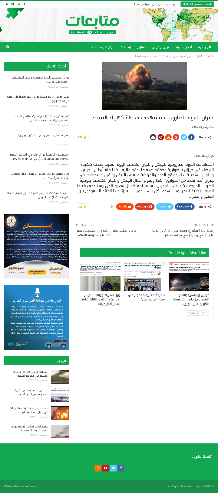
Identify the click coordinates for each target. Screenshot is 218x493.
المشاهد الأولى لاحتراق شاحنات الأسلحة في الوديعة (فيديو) (30, 374)
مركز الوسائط (105, 47)
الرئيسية (171, 4)
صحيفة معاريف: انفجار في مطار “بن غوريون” (43, 135)
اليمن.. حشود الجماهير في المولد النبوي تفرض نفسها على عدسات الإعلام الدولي (37, 195)
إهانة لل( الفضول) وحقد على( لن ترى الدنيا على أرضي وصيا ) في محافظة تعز (183, 233)
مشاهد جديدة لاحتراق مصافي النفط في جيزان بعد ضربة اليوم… (27, 410)
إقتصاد (126, 47)
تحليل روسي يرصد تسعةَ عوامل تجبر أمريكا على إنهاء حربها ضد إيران (38, 99)
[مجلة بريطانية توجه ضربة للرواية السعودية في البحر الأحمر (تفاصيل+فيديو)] (60, 395)
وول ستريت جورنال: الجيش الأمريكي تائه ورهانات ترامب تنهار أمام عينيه (40, 176)
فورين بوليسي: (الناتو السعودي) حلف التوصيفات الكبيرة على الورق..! (40, 79)
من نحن (157, 4)
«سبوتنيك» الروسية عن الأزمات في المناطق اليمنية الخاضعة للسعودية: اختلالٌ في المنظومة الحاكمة (39, 156)
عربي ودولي (160, 47)
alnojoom (31, 486)
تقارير (141, 47)
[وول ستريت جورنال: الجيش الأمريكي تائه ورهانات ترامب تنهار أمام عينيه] (100, 276)
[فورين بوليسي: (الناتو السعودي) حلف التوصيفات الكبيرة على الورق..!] (189, 276)
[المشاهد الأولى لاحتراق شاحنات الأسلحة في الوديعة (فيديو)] (60, 377)
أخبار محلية (184, 47)
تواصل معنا (141, 4)
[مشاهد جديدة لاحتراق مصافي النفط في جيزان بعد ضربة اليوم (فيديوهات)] (60, 413)
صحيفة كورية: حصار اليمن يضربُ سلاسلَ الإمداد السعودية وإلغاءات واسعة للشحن (41, 118)
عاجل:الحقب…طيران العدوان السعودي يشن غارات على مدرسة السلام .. (106, 233)
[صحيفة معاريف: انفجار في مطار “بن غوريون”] (144, 276)
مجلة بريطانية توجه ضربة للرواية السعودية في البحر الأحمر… (30, 392)
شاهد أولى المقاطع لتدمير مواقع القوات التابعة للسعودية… (29, 428)
